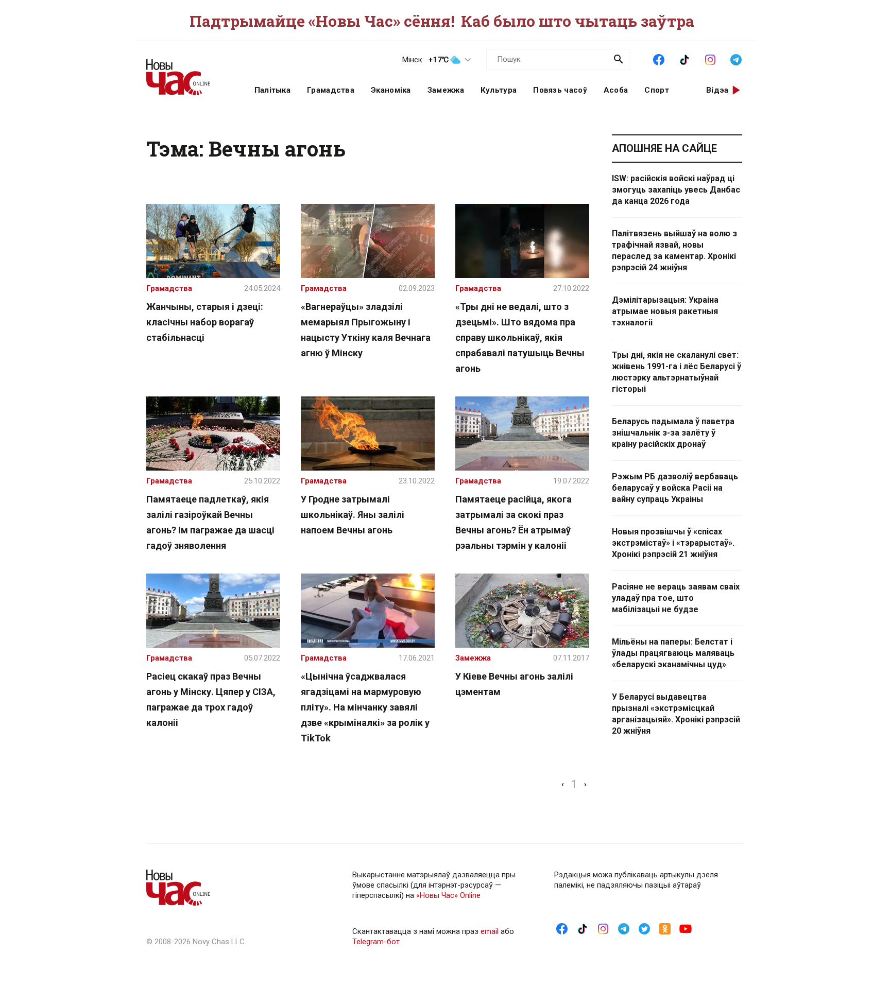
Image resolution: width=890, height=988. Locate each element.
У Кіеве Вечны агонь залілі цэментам (514, 684)
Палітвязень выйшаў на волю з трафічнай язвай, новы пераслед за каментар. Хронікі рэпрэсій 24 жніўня (674, 250)
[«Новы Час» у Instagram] (710, 59)
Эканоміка (391, 90)
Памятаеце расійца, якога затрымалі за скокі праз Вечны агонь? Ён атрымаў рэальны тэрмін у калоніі (513, 522)
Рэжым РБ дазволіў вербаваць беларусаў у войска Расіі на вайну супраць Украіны (675, 488)
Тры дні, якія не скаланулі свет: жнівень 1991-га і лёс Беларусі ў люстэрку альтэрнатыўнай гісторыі (676, 372)
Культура (499, 90)
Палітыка (272, 90)
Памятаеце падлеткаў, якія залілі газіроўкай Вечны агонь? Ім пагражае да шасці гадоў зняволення (210, 522)
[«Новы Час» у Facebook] (658, 59)
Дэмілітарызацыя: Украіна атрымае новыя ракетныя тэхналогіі (665, 311)
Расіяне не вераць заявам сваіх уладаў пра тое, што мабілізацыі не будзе (676, 598)
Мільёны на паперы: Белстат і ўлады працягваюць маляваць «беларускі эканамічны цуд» (673, 653)
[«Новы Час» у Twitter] (644, 928)
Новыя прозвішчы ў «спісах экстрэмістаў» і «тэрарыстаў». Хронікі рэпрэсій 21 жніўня (673, 543)
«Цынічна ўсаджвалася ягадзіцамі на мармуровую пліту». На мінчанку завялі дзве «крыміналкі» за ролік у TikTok (365, 707)
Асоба (616, 90)
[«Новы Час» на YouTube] (685, 928)
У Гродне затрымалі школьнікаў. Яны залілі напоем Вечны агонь (352, 514)
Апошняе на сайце (664, 148)
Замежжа (445, 90)
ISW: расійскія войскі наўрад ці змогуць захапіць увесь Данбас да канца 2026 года (676, 190)
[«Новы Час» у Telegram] (736, 59)
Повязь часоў (560, 90)
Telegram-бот (376, 941)
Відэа (717, 90)
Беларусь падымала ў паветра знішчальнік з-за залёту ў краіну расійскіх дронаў (673, 433)
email (490, 931)
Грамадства (330, 90)
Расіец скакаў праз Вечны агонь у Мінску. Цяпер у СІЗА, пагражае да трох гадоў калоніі (211, 699)
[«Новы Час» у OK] (665, 928)
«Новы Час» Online (448, 895)
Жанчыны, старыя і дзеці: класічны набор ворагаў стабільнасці (204, 322)
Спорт (656, 90)
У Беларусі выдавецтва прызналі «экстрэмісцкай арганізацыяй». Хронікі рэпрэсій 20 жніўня (676, 714)
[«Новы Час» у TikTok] (684, 59)
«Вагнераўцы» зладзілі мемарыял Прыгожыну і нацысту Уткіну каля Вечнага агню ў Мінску (366, 329)
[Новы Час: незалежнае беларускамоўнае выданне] (187, 72)
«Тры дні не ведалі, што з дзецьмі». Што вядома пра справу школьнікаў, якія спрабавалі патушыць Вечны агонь (520, 337)
